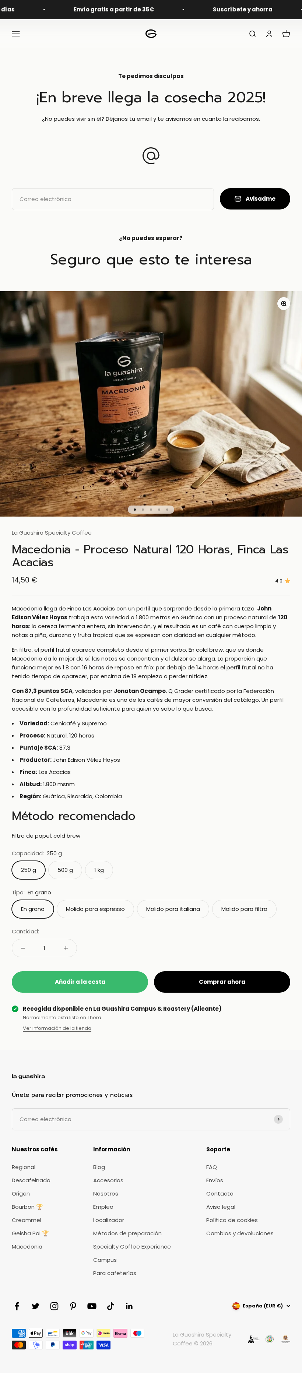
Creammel (26, 1220)
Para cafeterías (114, 1273)
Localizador (108, 1220)
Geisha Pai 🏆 (30, 1233)
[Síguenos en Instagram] (54, 1306)
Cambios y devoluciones (240, 1233)
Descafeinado (31, 1180)
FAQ (211, 1167)
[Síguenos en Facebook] (17, 1306)
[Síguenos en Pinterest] (73, 1306)
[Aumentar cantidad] (66, 948)
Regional (23, 1167)
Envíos (214, 1180)
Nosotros (105, 1193)
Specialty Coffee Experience (132, 1246)
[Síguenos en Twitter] (36, 1306)
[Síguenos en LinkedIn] (129, 1306)
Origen (21, 1193)
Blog (99, 1167)
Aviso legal (220, 1207)
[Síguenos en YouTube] (92, 1306)
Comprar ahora (222, 982)
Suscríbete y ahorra (224, 9)
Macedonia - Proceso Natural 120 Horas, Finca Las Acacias (150, 556)
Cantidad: (25, 931)
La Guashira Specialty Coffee (52, 532)
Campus (105, 1260)
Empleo (103, 1207)
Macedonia (27, 1246)
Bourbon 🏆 (27, 1207)
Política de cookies (232, 1220)
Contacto (219, 1193)
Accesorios (108, 1180)
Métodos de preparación (127, 1233)
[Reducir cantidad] (23, 948)
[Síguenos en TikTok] (111, 1306)
